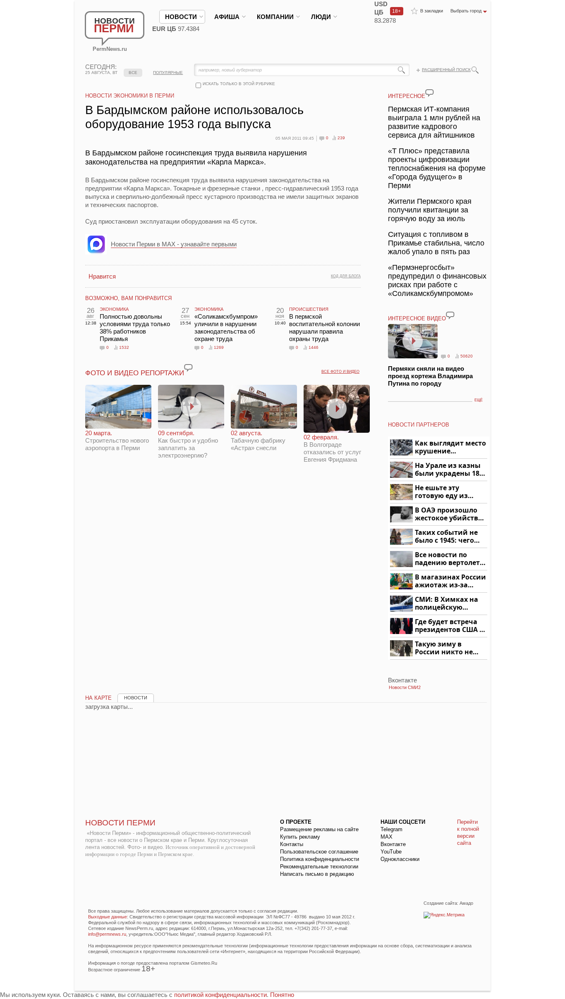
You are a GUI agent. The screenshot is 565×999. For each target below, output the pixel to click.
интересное (406, 96)
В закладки (431, 10)
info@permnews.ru (107, 934)
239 (341, 138)
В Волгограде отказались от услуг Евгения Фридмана (332, 448)
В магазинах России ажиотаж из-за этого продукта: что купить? (450, 581)
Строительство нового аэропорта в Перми (117, 440)
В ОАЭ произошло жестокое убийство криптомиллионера (450, 514)
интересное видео (417, 318)
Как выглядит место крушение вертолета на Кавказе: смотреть (450, 447)
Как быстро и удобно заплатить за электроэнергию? (188, 444)
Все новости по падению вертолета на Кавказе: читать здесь (449, 559)
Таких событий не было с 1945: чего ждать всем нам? (446, 537)
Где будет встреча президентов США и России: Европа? (449, 626)
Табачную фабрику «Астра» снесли (258, 440)
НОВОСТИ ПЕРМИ (120, 822)
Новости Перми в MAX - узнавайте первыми (174, 244)
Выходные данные (107, 916)
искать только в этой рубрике (239, 83)
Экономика (114, 309)
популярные (168, 72)
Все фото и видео (340, 372)
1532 (124, 347)
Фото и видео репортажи (134, 373)
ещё (478, 400)
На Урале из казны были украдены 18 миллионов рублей (448, 470)
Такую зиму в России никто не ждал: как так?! (444, 648)
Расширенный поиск (446, 69)
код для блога (346, 276)
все (133, 72)
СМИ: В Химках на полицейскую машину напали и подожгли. (447, 604)
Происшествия (308, 309)
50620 (466, 356)
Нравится (102, 276)
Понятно (282, 994)
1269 (219, 347)
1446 (313, 347)
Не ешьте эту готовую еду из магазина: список (446, 492)
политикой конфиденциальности (220, 994)
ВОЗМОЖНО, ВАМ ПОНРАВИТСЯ (128, 298)
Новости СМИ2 (405, 687)
